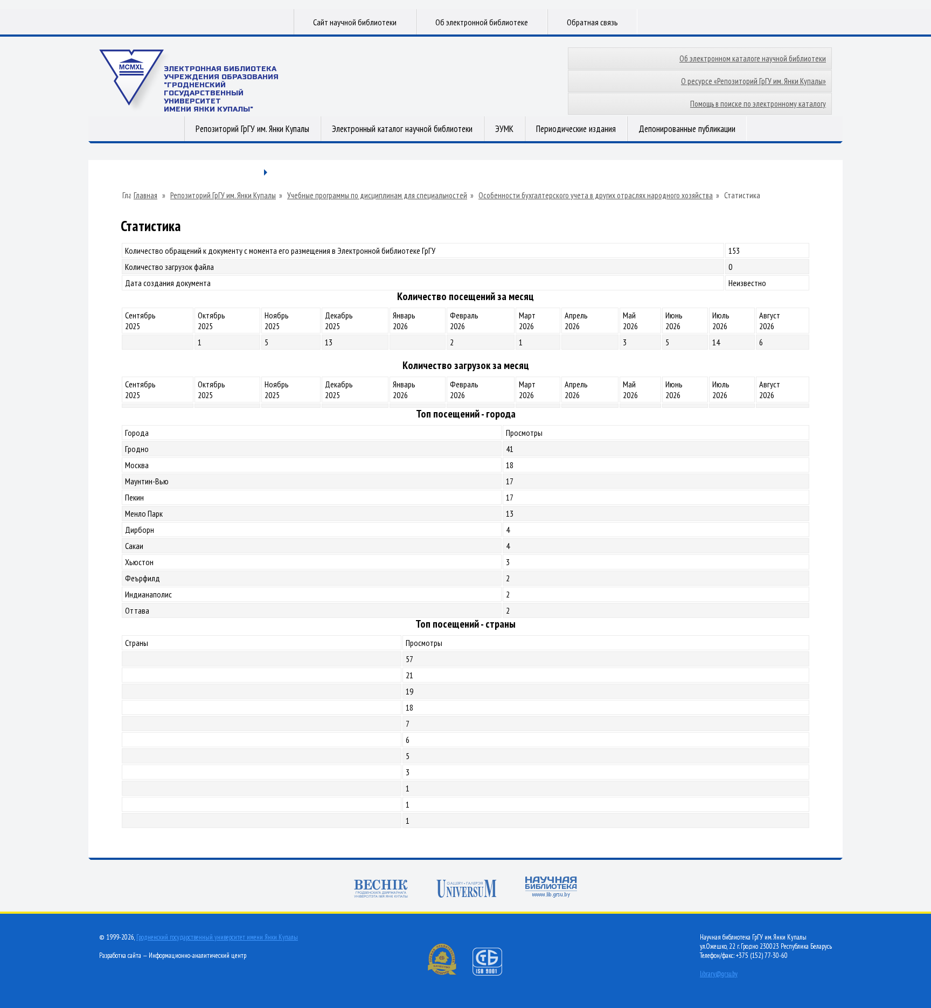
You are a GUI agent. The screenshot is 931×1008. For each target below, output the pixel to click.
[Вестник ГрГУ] (381, 889)
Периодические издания (576, 129)
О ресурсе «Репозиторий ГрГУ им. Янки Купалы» (753, 81)
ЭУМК (504, 129)
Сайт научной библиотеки (355, 22)
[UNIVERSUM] (466, 889)
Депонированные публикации (686, 129)
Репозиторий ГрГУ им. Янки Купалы (252, 129)
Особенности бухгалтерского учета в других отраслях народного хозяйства (595, 195)
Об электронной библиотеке (481, 22)
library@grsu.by (719, 973)
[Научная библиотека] (551, 887)
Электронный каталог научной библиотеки (402, 129)
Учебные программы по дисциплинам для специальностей (377, 195)
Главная (145, 195)
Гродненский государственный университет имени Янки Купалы (217, 937)
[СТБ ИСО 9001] (494, 973)
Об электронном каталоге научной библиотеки (752, 58)
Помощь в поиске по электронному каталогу (758, 104)
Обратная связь (592, 22)
